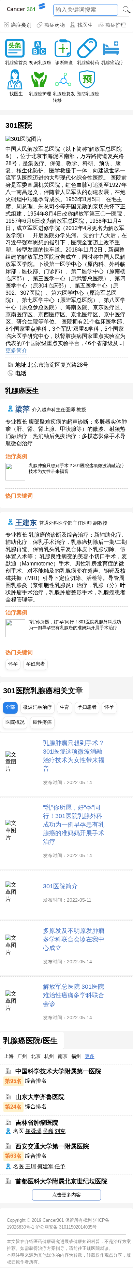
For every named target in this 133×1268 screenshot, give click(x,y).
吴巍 (48, 1131)
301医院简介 (60, 886)
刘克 (60, 1131)
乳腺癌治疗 (112, 62)
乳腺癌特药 (88, 62)
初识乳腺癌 (40, 62)
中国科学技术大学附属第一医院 (58, 1071)
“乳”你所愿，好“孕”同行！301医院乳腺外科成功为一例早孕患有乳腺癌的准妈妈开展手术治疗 (75, 624)
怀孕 (13, 664)
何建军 (45, 1166)
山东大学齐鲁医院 (39, 1097)
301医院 (18, 125)
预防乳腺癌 (88, 93)
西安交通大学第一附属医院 (52, 1146)
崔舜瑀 (33, 1131)
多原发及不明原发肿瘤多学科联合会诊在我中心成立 (73, 939)
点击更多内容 (66, 1194)
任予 (60, 1166)
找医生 (85, 25)
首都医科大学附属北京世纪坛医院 (61, 1181)
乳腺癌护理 (40, 93)
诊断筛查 (64, 62)
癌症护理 (115, 25)
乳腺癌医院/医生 (30, 1041)
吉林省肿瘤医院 (36, 1122)
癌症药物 (54, 25)
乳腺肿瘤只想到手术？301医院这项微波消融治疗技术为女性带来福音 (76, 468)
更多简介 (16, 350)
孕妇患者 (35, 664)
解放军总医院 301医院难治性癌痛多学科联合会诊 (73, 995)
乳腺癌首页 (16, 62)
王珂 (30, 1166)
